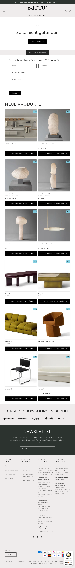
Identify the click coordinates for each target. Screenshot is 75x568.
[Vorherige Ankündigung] (4, 2)
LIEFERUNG (25, 466)
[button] (4, 11)
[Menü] (72, 552)
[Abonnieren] (53, 448)
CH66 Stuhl (8, 389)
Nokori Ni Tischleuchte (12, 194)
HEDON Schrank (10, 144)
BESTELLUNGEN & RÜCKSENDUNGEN (27, 475)
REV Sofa (41, 389)
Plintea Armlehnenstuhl (46, 341)
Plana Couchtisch (11, 294)
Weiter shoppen (37, 41)
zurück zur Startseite (37, 53)
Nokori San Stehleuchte (46, 194)
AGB (61, 561)
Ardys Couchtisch (44, 294)
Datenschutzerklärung (51, 561)
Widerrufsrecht (37, 561)
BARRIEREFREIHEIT (27, 480)
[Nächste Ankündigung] (71, 2)
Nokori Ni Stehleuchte (12, 244)
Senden (15, 93)
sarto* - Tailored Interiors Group (21, 561)
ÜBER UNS (8, 466)
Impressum (50, 563)
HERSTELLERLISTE (11, 474)
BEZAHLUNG (25, 470)
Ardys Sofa (8, 341)
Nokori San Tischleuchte (46, 144)
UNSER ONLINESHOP (11, 470)
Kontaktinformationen (38, 563)
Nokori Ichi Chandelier (45, 244)
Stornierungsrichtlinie (63, 563)
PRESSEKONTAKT (10, 478)
